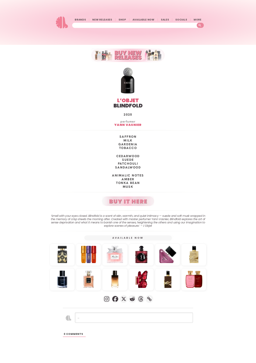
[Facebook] (115, 299)
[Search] (200, 25)
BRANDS (80, 20)
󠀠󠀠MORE (197, 20)
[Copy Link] (149, 299)
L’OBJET (128, 100)
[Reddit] (132, 299)
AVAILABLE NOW (143, 20)
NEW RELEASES (102, 20)
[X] (124, 299)
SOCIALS (181, 20)
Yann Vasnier (128, 125)
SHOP (122, 20)
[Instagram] (107, 299)
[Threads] (141, 299)
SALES (165, 20)
